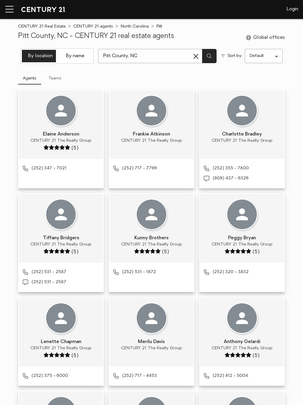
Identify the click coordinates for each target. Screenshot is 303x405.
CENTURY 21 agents (93, 26)
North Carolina (135, 26)
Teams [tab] (55, 78)
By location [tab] (40, 56)
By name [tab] (75, 56)
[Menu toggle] (9, 9)
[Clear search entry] (196, 56)
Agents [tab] (29, 78)
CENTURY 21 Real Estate (42, 26)
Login (292, 9)
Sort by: (235, 56)
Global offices (269, 37)
